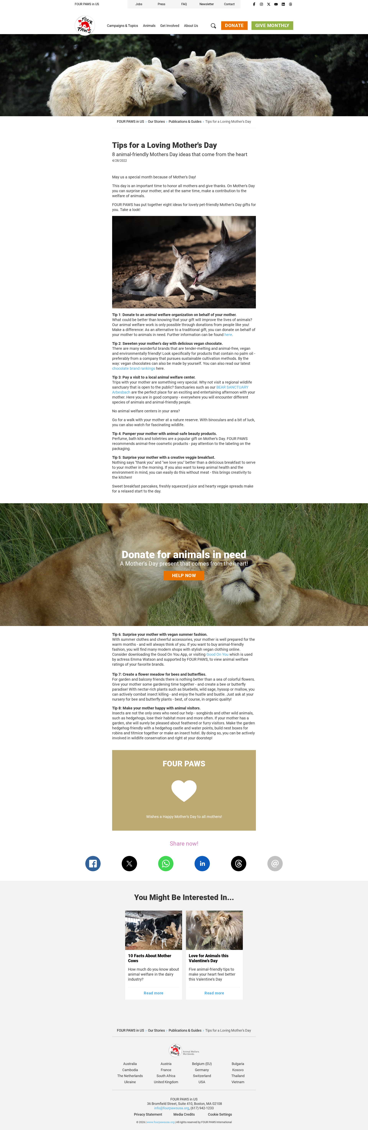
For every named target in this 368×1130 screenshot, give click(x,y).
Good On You (217, 654)
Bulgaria (238, 1064)
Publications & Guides (185, 121)
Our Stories (156, 121)
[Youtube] (276, 4)
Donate (234, 25)
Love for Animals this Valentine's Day (208, 958)
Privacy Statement (148, 1114)
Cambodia (130, 1070)
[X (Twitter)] (268, 4)
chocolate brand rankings (133, 368)
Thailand (238, 1076)
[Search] (213, 26)
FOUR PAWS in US (87, 4)
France (166, 1070)
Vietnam (238, 1082)
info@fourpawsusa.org (171, 1108)
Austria (166, 1064)
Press (161, 4)
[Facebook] (254, 4)
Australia (130, 1064)
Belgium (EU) (202, 1064)
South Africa (166, 1076)
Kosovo (238, 1070)
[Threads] (290, 4)
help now (184, 575)
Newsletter (207, 4)
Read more (153, 993)
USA (202, 1082)
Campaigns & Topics (122, 26)
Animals (149, 26)
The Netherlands (130, 1076)
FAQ (184, 4)
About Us (191, 26)
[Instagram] (261, 4)
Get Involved (169, 26)
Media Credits (184, 1114)
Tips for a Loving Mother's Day (228, 121)
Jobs (139, 4)
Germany (202, 1070)
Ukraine (130, 1082)
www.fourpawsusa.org (160, 1122)
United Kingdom (166, 1082)
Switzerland (202, 1076)
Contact (229, 4)
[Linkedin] (283, 4)
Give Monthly (272, 25)
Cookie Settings (220, 1114)
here (228, 334)
